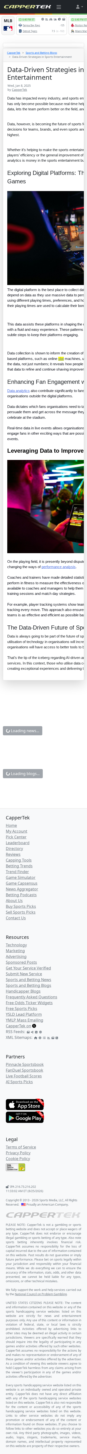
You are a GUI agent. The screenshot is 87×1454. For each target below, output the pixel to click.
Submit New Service (24, 973)
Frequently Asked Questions (31, 997)
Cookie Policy (18, 1158)
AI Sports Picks (19, 1081)
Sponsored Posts (21, 962)
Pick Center (16, 837)
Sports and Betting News (28, 979)
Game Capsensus (21, 883)
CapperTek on (18, 1026)
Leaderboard (17, 842)
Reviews (13, 854)
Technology (16, 945)
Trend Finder (17, 871)
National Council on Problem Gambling (41, 1294)
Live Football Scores (24, 1076)
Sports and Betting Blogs (41, 52)
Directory (14, 848)
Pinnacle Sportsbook (25, 1064)
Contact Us (16, 918)
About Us (14, 900)
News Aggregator (22, 889)
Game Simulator (21, 877)
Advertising (16, 956)
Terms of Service (21, 1147)
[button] (79, 7)
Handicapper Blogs (23, 991)
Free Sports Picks (21, 1008)
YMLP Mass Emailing (24, 1020)
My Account (16, 831)
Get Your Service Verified (28, 968)
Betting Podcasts (21, 894)
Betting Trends (19, 866)
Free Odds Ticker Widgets (29, 1002)
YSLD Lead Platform (24, 1014)
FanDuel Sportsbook (24, 1070)
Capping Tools (19, 860)
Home (11, 825)
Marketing (15, 950)
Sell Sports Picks (21, 912)
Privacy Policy (18, 1152)
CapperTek (13, 52)
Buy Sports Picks (21, 906)
